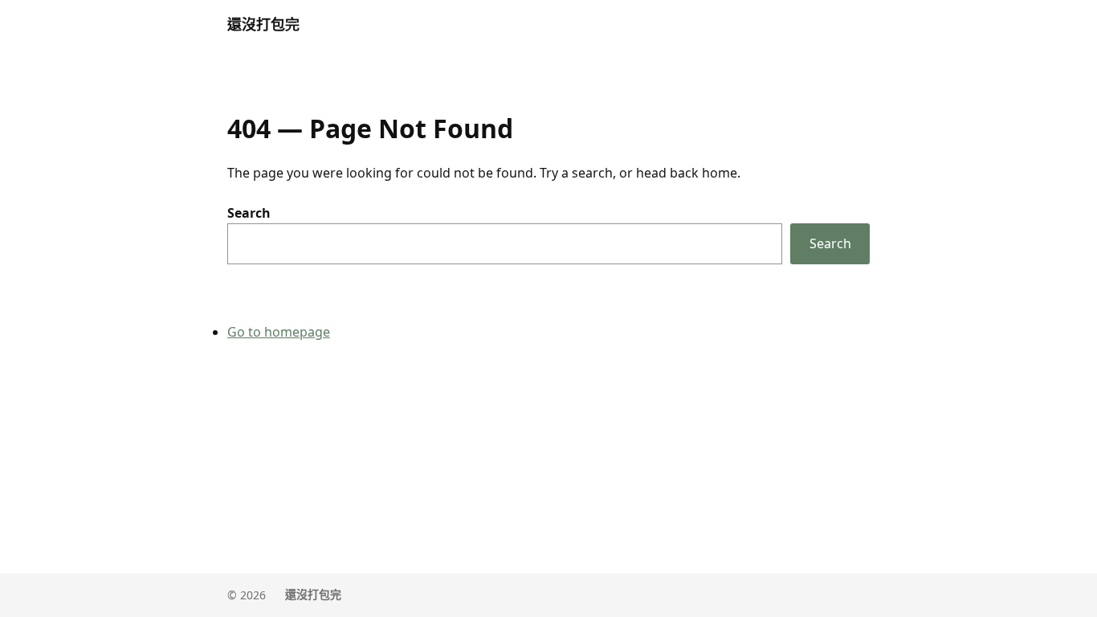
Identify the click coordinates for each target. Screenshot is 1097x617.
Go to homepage (278, 332)
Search (249, 213)
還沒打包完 (263, 24)
